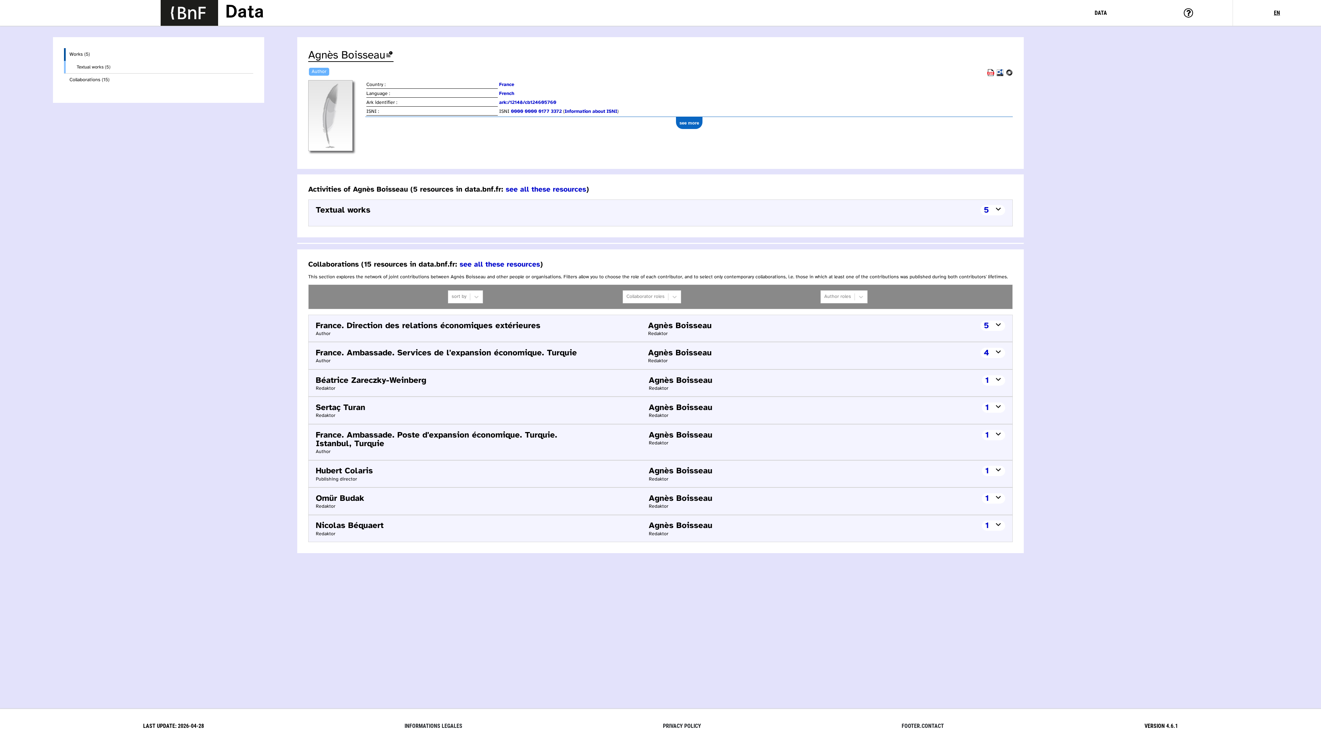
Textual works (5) (93, 67)
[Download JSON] (1009, 74)
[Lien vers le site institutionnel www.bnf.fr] (189, 13)
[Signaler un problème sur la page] (389, 55)
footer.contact (923, 726)
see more (689, 123)
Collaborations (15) (89, 80)
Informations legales (433, 726)
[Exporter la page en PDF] (990, 74)
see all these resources (546, 189)
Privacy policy (682, 726)
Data (244, 12)
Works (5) (79, 54)
